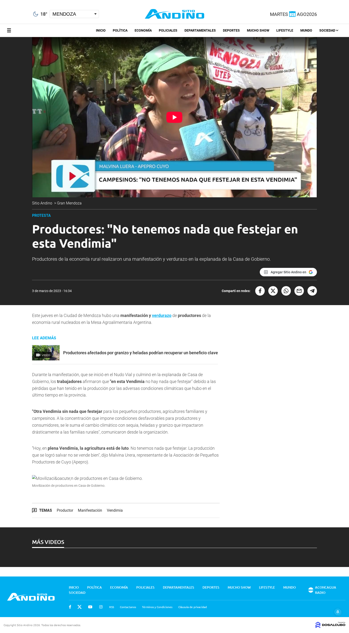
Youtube (90, 607)
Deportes (231, 30)
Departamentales (200, 30)
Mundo (306, 30)
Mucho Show (258, 30)
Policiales (168, 30)
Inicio (101, 30)
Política (120, 30)
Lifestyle (284, 30)
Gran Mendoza (70, 203)
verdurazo (161, 315)
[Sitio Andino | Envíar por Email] (299, 291)
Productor (65, 510)
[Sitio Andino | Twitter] (8, 2)
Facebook (70, 607)
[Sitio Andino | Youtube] (16, 2)
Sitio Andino (42, 203)
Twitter (79, 607)
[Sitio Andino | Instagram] (26, 2)
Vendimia (115, 510)
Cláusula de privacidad (192, 607)
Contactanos (128, 607)
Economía (143, 30)
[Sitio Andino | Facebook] (1, 2)
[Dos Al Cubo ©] (330, 626)
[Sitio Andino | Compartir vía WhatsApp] (286, 291)
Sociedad (327, 30)
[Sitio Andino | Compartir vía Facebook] (260, 291)
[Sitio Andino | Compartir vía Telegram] (312, 291)
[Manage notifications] (338, 612)
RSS (111, 607)
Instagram (101, 607)
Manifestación (90, 510)
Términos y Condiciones (157, 607)
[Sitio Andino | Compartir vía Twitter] (273, 291)
